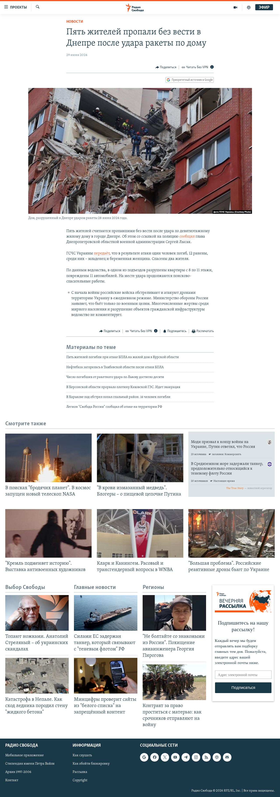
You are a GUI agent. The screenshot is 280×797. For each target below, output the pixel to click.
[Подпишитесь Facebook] (154, 757)
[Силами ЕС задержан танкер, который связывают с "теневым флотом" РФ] (105, 613)
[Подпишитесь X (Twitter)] (165, 757)
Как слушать (82, 755)
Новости (74, 22)
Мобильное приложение (24, 755)
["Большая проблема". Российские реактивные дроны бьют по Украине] (231, 533)
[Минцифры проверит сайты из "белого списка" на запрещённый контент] (105, 676)
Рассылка (80, 772)
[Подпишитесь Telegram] (186, 757)
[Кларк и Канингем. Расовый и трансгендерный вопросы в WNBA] (140, 533)
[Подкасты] (217, 757)
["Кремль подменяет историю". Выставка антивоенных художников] (48, 533)
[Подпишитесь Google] (144, 757)
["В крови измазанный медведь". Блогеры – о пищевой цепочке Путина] (140, 458)
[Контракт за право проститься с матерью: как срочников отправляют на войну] (174, 682)
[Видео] (235, 7)
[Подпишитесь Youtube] (175, 757)
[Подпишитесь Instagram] (196, 757)
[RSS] (206, 757)
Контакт (11, 780)
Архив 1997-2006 (18, 772)
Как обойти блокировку (91, 764)
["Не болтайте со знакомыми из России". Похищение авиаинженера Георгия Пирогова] (174, 613)
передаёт (102, 254)
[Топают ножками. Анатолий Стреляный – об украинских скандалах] (37, 613)
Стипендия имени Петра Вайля (29, 764)
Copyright (80, 780)
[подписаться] (227, 757)
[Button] (166, 67)
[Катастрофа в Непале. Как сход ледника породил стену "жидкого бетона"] (37, 676)
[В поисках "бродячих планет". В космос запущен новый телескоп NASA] (48, 458)
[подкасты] (248, 7)
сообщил (187, 237)
